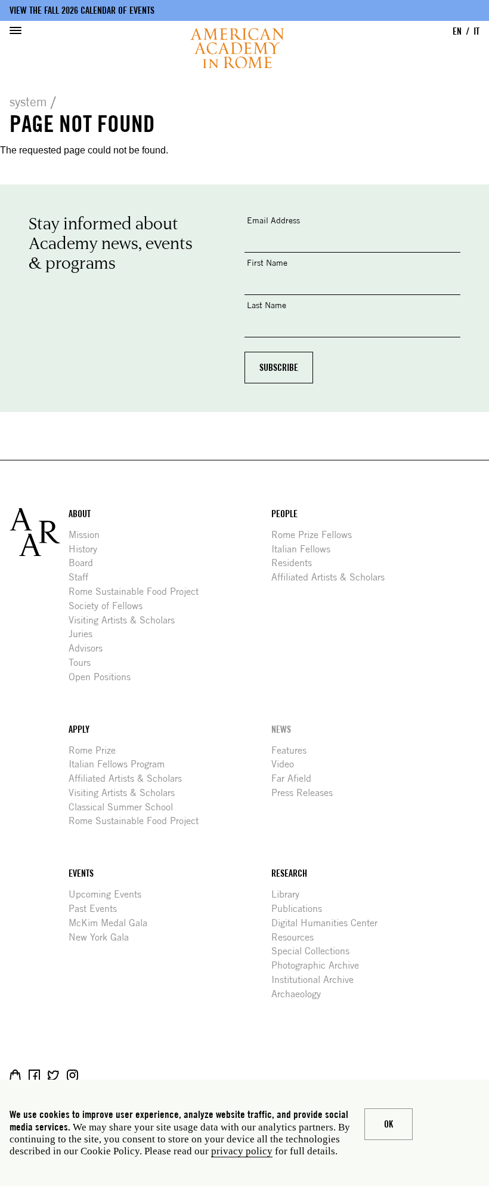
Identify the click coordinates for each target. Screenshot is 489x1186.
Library (289, 894)
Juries (85, 634)
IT (476, 31)
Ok (388, 1124)
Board (85, 563)
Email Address (273, 220)
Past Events (97, 908)
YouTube (110, 1075)
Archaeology (300, 994)
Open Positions (104, 677)
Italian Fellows (305, 549)
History (87, 549)
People (284, 514)
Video (287, 764)
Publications (301, 908)
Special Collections (314, 951)
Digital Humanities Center (328, 923)
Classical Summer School (125, 807)
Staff (83, 577)
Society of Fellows (110, 606)
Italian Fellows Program (121, 764)
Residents (296, 563)
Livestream (91, 1075)
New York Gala (103, 937)
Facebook (34, 1075)
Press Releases (306, 792)
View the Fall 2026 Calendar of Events (82, 10)
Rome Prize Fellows (316, 534)
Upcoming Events (109, 894)
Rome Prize (97, 750)
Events (81, 873)
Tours (84, 662)
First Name (267, 262)
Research (289, 873)
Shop (15, 1075)
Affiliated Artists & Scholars (332, 577)
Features (293, 750)
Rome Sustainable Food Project (138, 591)
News (281, 729)
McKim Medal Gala (112, 923)
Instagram (72, 1075)
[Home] (237, 48)
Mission (89, 534)
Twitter (53, 1075)
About (80, 514)
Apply (79, 729)
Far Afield (295, 778)
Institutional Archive (317, 979)
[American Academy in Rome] (39, 532)
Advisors (90, 648)
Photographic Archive (319, 965)
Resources (297, 937)
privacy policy (242, 1151)
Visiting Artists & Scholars (126, 620)
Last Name (266, 305)
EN (457, 31)
